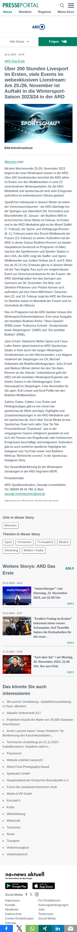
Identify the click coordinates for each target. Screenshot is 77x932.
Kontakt (10, 905)
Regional (44, 11)
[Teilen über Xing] (44, 928)
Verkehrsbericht (17, 854)
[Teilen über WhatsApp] (32, 928)
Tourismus (13, 827)
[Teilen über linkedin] (57, 928)
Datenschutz (13, 914)
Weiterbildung (16, 814)
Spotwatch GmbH (18, 773)
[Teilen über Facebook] (6, 928)
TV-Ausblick (45, 542)
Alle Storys (17, 41)
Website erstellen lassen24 (25, 760)
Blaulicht (25, 11)
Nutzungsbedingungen (53, 905)
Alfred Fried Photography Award (28, 766)
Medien (64, 542)
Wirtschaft (13, 820)
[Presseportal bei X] (30, 894)
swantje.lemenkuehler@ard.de (24, 493)
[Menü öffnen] (71, 5)
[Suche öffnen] (62, 5)
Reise (11, 834)
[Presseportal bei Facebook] (25, 894)
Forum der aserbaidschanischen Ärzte (32, 787)
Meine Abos (66, 11)
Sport (8, 542)
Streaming (11, 550)
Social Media (47, 918)
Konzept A (13, 800)
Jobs (41, 909)
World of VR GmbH (19, 793)
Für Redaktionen (49, 900)
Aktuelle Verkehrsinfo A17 (24, 713)
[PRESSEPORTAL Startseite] (20, 5)
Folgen (54, 41)
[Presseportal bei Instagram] (35, 894)
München (10, 161)
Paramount (14, 753)
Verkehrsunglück (18, 847)
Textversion (45, 914)
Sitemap (10, 923)
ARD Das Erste (14, 61)
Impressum (12, 900)
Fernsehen (24, 542)
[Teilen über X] (19, 928)
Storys (7, 11)
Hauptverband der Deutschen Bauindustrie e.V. (38, 780)
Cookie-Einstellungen (19, 918)
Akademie (12, 909)
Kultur (11, 807)
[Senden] (70, 928)
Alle (68, 568)
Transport (13, 840)
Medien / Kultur (34, 550)
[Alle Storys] (38, 33)
